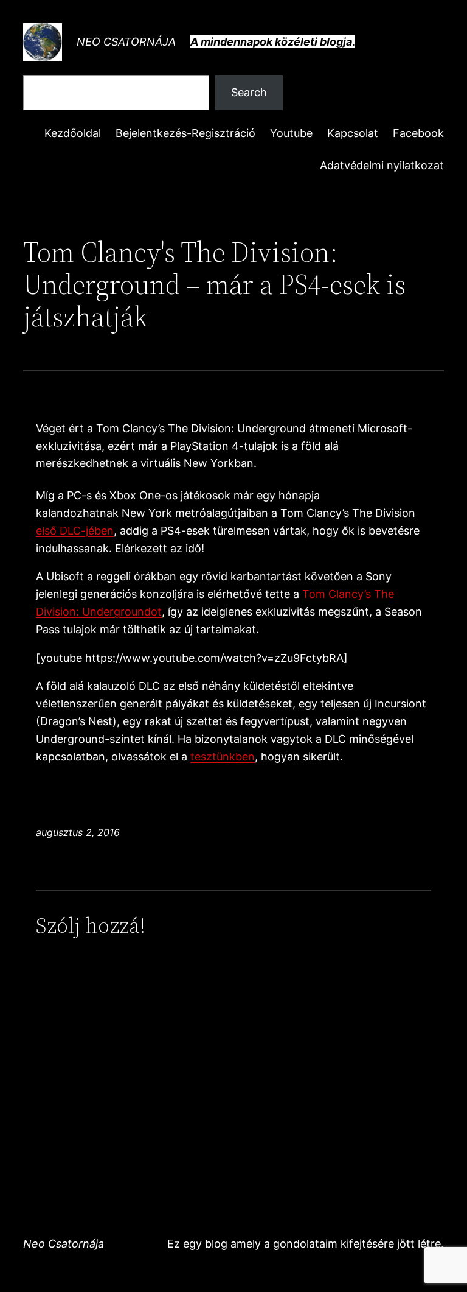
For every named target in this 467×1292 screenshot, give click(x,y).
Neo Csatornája (126, 41)
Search (249, 92)
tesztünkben (222, 756)
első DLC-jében (75, 530)
